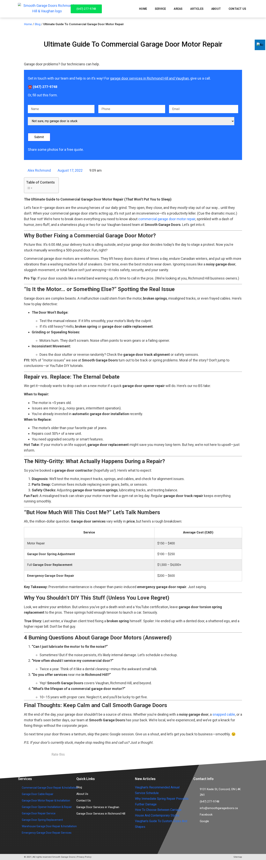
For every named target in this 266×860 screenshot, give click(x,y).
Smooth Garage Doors (63, 857)
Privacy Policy (84, 857)
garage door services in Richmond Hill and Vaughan (149, 78)
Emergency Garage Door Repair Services (46, 832)
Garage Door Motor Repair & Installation (46, 800)
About (216, 8)
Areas (178, 8)
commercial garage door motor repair (166, 219)
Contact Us (237, 8)
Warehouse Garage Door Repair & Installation (49, 826)
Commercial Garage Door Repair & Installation (50, 787)
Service (160, 8)
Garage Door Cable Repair (37, 794)
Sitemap (237, 857)
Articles (196, 8)
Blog (38, 24)
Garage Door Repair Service (38, 813)
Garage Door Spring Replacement (42, 819)
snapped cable (223, 714)
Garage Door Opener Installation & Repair (47, 807)
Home (143, 8)
